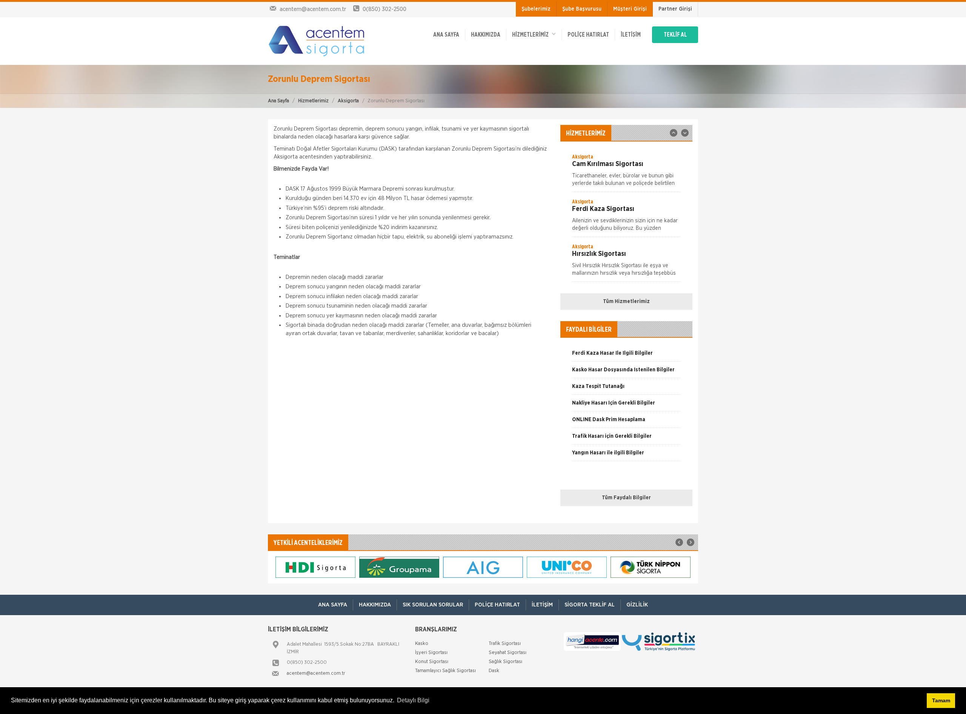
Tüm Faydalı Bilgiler (626, 497)
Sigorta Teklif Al (590, 605)
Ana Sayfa (278, 100)
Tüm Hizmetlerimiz (626, 301)
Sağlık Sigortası (505, 661)
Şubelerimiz (536, 9)
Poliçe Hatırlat (588, 35)
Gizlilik (637, 605)
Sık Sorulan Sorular (433, 605)
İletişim (631, 35)
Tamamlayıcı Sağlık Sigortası (445, 670)
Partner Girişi (675, 9)
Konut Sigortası (431, 661)
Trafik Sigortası (505, 643)
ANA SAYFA (446, 35)
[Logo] (317, 40)
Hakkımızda (485, 35)
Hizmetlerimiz (313, 100)
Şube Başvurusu (581, 9)
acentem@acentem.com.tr (316, 673)
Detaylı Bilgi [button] (413, 700)
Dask (494, 670)
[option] (626, 172)
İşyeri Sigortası (431, 652)
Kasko (421, 643)
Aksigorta (348, 100)
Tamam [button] (941, 700)
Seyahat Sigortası (507, 652)
